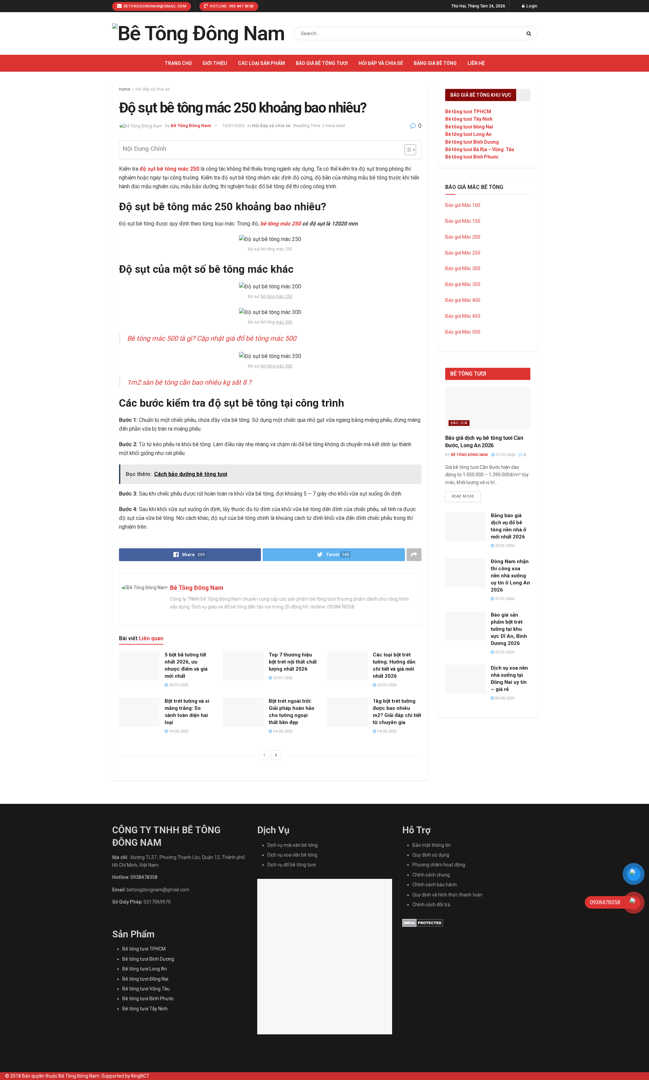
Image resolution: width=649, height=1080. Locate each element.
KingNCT (140, 1076)
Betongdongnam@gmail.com (154, 6)
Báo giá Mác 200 (462, 237)
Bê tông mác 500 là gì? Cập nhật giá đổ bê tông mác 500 (211, 338)
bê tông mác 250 (280, 223)
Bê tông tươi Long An (468, 134)
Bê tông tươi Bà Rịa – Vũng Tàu (479, 149)
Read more (463, 496)
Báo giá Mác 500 (462, 332)
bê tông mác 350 (276, 366)
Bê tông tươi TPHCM (468, 111)
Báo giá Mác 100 (462, 205)
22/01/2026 (282, 678)
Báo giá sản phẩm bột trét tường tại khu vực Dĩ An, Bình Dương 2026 (509, 629)
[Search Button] (530, 33)
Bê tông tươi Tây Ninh (468, 119)
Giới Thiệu (214, 63)
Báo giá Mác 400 (462, 300)
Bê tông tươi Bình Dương (472, 142)
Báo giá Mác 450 (462, 316)
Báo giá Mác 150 (462, 221)
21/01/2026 (505, 455)
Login (531, 6)
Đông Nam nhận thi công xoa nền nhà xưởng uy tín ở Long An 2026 (510, 575)
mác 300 (284, 322)
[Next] (276, 755)
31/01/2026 (504, 599)
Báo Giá (459, 423)
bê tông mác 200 (276, 296)
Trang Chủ (178, 63)
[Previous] (264, 755)
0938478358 (144, 877)
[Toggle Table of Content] (406, 149)
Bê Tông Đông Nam (191, 125)
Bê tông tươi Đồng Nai (469, 126)
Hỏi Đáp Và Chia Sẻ (381, 63)
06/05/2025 (504, 698)
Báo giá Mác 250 (463, 253)
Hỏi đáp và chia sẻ (152, 89)
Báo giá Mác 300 (462, 268)
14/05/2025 (178, 731)
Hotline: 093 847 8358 (231, 6)
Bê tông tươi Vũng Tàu (146, 988)
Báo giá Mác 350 (462, 284)
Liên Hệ (476, 63)
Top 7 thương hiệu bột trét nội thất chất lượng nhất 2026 (293, 662)
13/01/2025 (233, 125)
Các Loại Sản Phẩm (261, 63)
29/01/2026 (178, 685)
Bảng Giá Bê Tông (435, 63)
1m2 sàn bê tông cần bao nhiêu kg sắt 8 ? (189, 382)
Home (124, 89)
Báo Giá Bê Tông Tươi (322, 63)
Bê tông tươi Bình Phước (472, 157)
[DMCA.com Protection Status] (422, 922)
